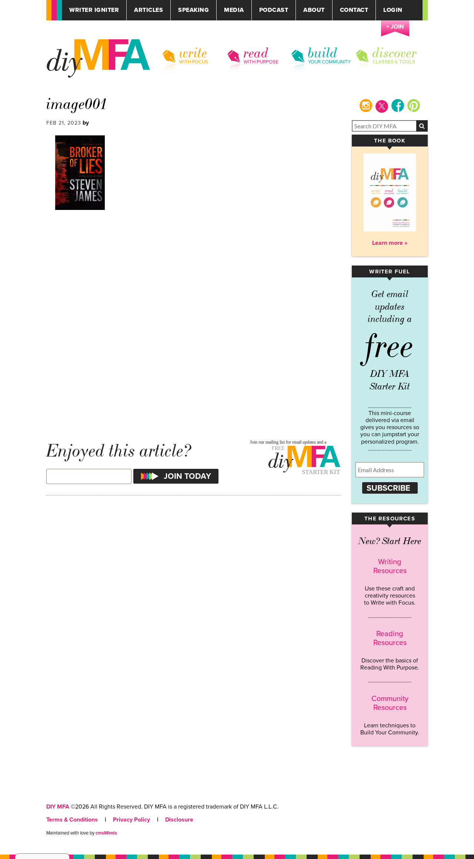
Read (256, 53)
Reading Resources (390, 638)
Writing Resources (390, 566)
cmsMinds (106, 833)
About (314, 10)
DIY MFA (57, 806)
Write (193, 53)
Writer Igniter (94, 10)
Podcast (273, 10)
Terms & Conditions (72, 819)
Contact (354, 10)
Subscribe (388, 488)
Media (234, 10)
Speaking (193, 10)
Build (322, 53)
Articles (148, 10)
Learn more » (389, 243)
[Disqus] (193, 322)
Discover (395, 53)
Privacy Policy (131, 819)
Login (393, 10)
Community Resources (389, 703)
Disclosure (179, 819)
